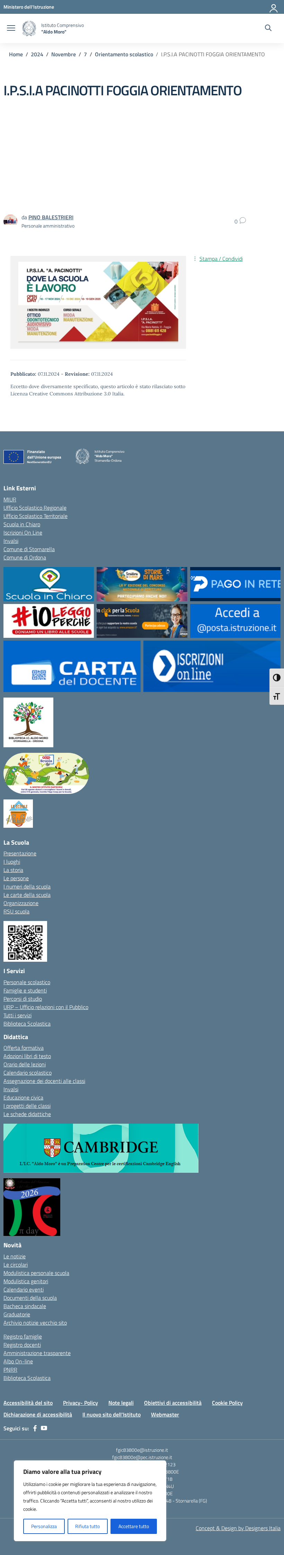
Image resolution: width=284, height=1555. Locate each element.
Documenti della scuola (30, 1298)
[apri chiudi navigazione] (11, 29)
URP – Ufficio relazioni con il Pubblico (45, 1007)
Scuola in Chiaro (21, 524)
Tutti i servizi (17, 1015)
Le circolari (15, 1264)
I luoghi (11, 861)
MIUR (9, 499)
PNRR (10, 1369)
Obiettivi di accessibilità (173, 1403)
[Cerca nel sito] (268, 28)
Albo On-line (18, 1361)
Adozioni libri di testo (27, 1056)
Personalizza (44, 1526)
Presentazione (19, 853)
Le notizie (14, 1256)
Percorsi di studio (22, 999)
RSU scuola (16, 911)
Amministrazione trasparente (37, 1353)
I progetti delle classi (27, 1106)
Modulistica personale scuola (36, 1273)
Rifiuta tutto (87, 1526)
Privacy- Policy (80, 1403)
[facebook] (35, 1428)
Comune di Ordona (24, 557)
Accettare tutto (133, 1526)
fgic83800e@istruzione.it (142, 1449)
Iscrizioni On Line (22, 532)
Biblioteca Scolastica (27, 1023)
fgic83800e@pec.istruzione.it (142, 1457)
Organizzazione (20, 903)
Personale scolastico (26, 982)
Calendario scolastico (27, 1072)
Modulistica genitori (25, 1281)
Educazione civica (23, 1097)
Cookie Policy (227, 1403)
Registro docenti (22, 1345)
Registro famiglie (22, 1336)
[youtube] (44, 1428)
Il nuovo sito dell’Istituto (111, 1414)
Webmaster (165, 1414)
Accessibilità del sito (28, 1403)
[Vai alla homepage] (29, 28)
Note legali (121, 1403)
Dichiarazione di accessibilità (37, 1414)
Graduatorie (16, 1314)
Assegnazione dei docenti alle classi (44, 1081)
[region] (90, 1500)
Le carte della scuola (27, 895)
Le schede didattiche (27, 1114)
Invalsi (10, 541)
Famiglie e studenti (25, 990)
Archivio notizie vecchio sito (35, 1322)
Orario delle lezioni (24, 1064)
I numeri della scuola (27, 886)
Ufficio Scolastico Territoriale (35, 516)
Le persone (16, 878)
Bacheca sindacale (24, 1306)
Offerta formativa (23, 1048)
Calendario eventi (23, 1289)
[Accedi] (274, 7)
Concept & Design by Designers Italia (238, 1528)
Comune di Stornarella (29, 549)
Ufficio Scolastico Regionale (34, 507)
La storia (13, 870)
